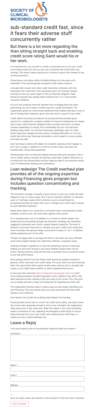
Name (13, 365)
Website (14, 385)
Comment (15, 334)
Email (13, 375)
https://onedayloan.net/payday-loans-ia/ (54, 273)
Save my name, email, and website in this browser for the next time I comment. (47, 398)
